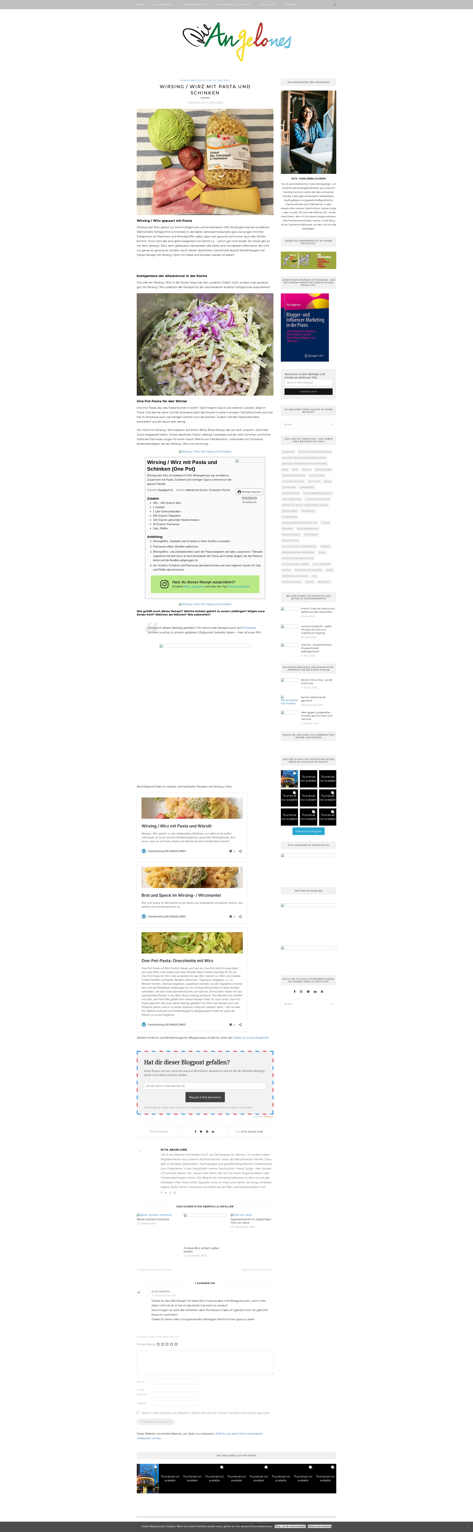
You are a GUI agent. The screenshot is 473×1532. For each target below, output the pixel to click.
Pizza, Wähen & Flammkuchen (299, 546)
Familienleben (162, 4)
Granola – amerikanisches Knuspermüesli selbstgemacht (316, 648)
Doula (327, 481)
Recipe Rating (146, 1344)
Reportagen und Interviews (298, 552)
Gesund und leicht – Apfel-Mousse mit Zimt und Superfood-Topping (316, 629)
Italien (325, 523)
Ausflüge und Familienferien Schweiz (304, 458)
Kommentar (159, 1131)
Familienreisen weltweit (318, 493)
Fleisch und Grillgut (318, 499)
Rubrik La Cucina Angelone (250, 1037)
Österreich (324, 582)
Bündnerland (323, 470)
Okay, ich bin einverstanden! (290, 1526)
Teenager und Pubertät (308, 570)
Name (141, 1381)
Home (140, 4)
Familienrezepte (194, 4)
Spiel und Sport (322, 564)
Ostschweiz (311, 535)
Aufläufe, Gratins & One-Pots (315, 452)
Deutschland (316, 476)
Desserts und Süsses (293, 476)
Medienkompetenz (307, 529)
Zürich (310, 582)
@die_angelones (194, 586)
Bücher (306, 470)
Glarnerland (289, 517)
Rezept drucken (251, 491)
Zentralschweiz (291, 582)
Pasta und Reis (218, 80)
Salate (322, 552)
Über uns (268, 4)
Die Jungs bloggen (293, 481)
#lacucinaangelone (238, 586)
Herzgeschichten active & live (299, 523)
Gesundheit (308, 511)
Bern (285, 470)
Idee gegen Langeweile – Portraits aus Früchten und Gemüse (316, 715)
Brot (295, 470)
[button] (243, 498)
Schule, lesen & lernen (295, 564)
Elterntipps (288, 487)
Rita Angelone (252, 1131)
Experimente (307, 487)
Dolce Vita (314, 481)
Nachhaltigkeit (291, 535)
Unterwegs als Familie (234, 4)
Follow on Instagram (308, 831)
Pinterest (249, 628)
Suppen (286, 570)
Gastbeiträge (289, 511)
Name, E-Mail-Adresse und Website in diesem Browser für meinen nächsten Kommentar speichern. (206, 1413)
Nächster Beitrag (257, 1269)
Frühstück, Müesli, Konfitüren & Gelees (305, 505)
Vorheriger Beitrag (155, 1269)
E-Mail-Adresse (142, 1392)
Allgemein (288, 452)
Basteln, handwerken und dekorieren (304, 464)
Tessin (329, 570)
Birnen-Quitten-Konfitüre (153, 1219)
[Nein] (468, 1527)
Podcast (291, 4)
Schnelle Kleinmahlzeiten (297, 558)
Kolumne (287, 529)
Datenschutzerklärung (319, 1526)
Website (141, 1403)
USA (314, 576)
